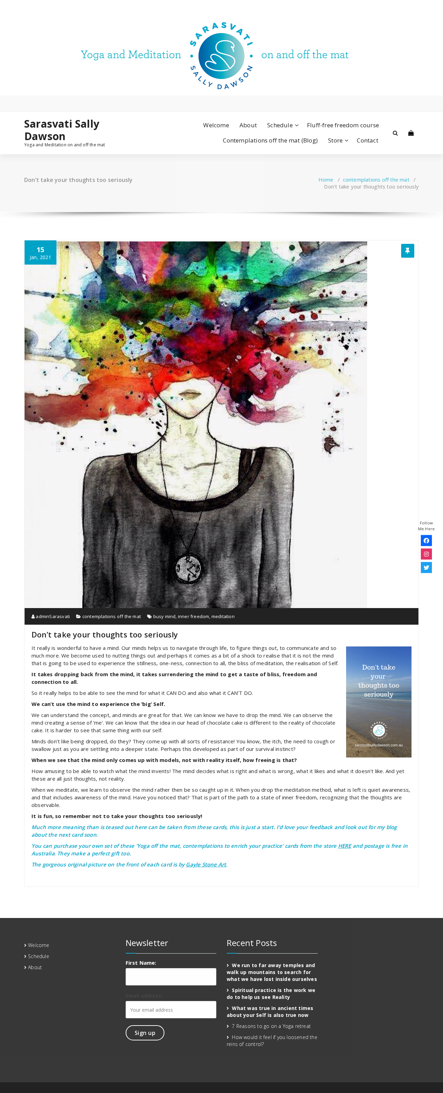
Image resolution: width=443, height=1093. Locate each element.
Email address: (144, 995)
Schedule (280, 125)
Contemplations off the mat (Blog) (270, 140)
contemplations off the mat (376, 179)
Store (335, 140)
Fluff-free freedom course (343, 125)
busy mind (164, 616)
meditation (223, 616)
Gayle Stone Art (206, 864)
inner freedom (193, 616)
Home (326, 179)
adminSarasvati (52, 616)
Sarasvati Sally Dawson (61, 130)
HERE (344, 845)
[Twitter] (426, 567)
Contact (367, 140)
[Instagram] (426, 553)
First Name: (141, 962)
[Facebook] (426, 540)
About (248, 125)
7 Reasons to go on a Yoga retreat (271, 1026)
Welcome (216, 125)
